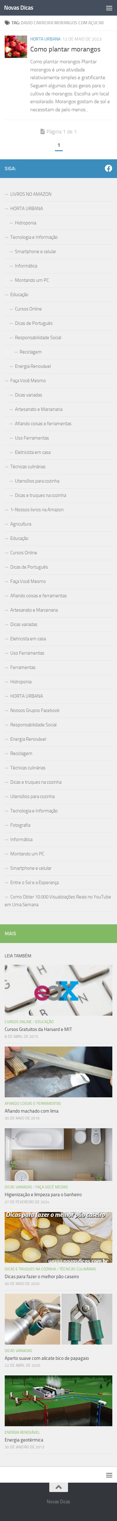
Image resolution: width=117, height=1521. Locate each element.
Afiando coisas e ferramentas (43, 423)
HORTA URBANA (45, 39)
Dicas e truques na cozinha (40, 495)
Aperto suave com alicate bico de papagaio (47, 1358)
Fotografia (20, 825)
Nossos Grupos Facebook (35, 710)
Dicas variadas (28, 395)
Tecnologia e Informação (34, 237)
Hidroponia (25, 223)
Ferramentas (23, 667)
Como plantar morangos (65, 49)
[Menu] (109, 8)
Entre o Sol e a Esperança (34, 882)
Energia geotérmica (24, 1440)
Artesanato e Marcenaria (38, 409)
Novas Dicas (18, 7)
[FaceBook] (108, 168)
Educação (19, 294)
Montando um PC (32, 280)
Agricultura (20, 524)
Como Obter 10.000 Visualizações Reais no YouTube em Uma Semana (58, 900)
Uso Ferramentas (32, 438)
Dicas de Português (34, 323)
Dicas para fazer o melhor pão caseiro (42, 1276)
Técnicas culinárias (28, 466)
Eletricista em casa (33, 452)
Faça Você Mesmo (28, 380)
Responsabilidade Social (38, 337)
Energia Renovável (33, 366)
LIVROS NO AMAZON (30, 194)
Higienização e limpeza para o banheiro (43, 1194)
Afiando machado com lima (32, 1111)
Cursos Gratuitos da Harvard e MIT (38, 1029)
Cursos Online (28, 309)
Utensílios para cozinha (37, 481)
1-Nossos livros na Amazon (37, 510)
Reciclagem (31, 352)
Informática (26, 266)
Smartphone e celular (35, 251)
